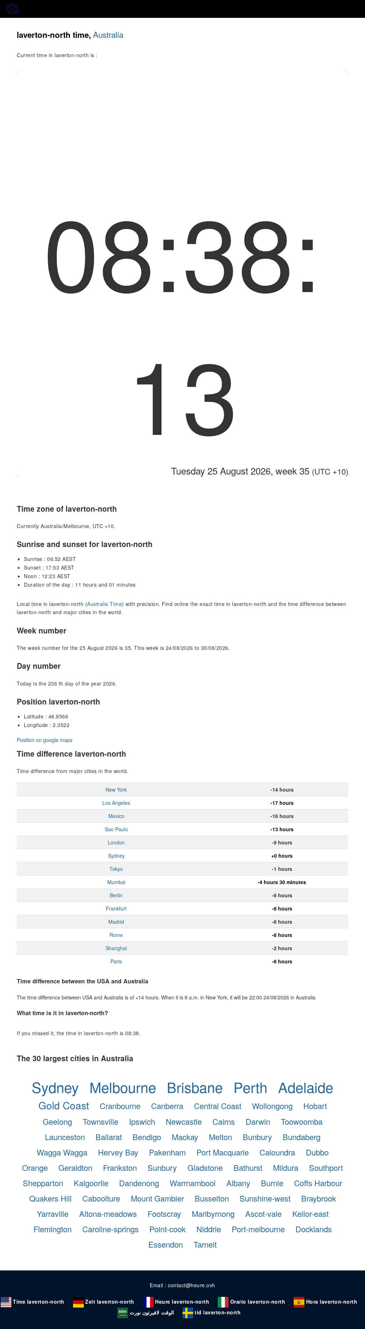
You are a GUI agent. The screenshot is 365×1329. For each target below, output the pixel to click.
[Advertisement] (182, 124)
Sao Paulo (116, 829)
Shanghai (116, 948)
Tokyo (116, 868)
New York (116, 789)
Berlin (116, 895)
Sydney (116, 855)
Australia (108, 34)
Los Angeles (116, 802)
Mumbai (116, 882)
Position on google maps (44, 739)
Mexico (116, 815)
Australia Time (104, 603)
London (116, 842)
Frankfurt (116, 908)
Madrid (116, 921)
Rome (116, 934)
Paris (116, 961)
